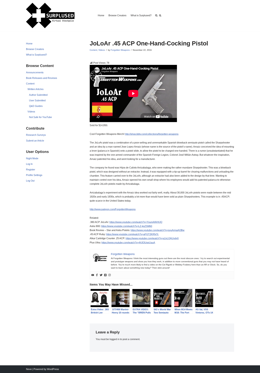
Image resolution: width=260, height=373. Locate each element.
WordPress (53, 369)
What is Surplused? (141, 15)
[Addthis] (105, 275)
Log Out (30, 180)
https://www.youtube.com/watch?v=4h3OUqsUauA (128, 242)
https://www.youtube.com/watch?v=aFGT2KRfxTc (132, 234)
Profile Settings (34, 175)
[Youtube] (92, 275)
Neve (29, 369)
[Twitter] (101, 275)
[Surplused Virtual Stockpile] (50, 15)
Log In (29, 164)
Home (101, 15)
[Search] (160, 15)
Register (30, 169)
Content (30, 83)
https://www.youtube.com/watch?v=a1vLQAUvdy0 (152, 238)
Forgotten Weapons (120, 50)
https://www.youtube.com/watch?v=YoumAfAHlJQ (135, 222)
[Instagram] (109, 275)
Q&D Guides (36, 106)
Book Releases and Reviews (41, 78)
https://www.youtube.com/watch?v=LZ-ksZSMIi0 (126, 226)
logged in (114, 339)
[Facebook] (97, 275)
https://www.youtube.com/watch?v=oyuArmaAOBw (157, 230)
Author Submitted (38, 95)
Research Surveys (36, 135)
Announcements (34, 72)
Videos (31, 111)
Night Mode (32, 158)
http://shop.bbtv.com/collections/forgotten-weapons (151, 134)
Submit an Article (35, 140)
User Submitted (37, 100)
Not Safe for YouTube (40, 117)
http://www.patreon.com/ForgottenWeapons (113, 209)
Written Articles (35, 89)
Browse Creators (117, 15)
